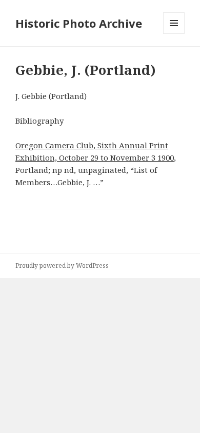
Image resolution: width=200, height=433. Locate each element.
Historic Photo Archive (78, 23)
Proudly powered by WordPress (62, 265)
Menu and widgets (174, 33)
